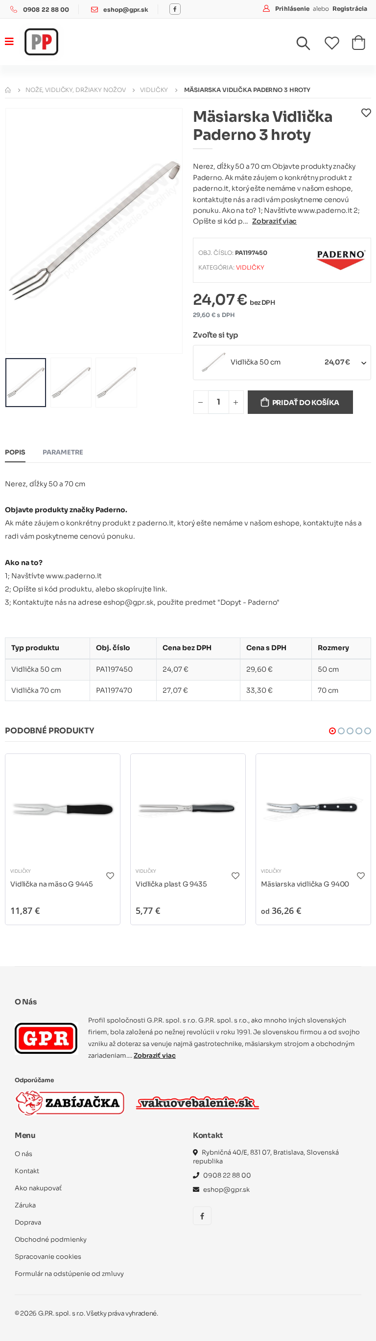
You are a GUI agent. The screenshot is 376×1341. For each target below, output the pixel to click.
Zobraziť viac (274, 221)
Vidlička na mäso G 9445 (51, 884)
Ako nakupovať (38, 1188)
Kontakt (27, 1171)
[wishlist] (338, 43)
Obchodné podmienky (51, 1239)
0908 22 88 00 (46, 9)
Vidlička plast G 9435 (171, 884)
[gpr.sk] (46, 1038)
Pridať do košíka (306, 402)
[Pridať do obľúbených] (366, 128)
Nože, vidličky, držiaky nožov (75, 89)
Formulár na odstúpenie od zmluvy (69, 1274)
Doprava (28, 1222)
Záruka (25, 1205)
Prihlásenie (293, 8)
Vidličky (154, 89)
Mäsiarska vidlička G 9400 (305, 884)
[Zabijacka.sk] (70, 1103)
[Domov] (8, 89)
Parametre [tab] (63, 452)
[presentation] (20, 230)
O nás (23, 1154)
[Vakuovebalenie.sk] (197, 1102)
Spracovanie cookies (48, 1256)
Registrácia (349, 8)
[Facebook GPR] (175, 9)
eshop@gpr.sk (125, 9)
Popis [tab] (15, 452)
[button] (309, 45)
